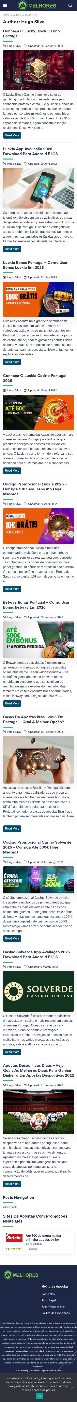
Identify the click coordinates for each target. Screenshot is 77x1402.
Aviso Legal (48, 1300)
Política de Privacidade (55, 1312)
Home (6, 15)
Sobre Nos (48, 1293)
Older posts (10, 1206)
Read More (12, 135)
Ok (39, 1396)
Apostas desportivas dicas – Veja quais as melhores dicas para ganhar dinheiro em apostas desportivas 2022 (38, 1070)
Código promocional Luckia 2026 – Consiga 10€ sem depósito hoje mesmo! (35, 489)
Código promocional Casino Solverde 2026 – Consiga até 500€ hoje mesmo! (37, 847)
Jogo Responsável (53, 1306)
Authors (17, 15)
